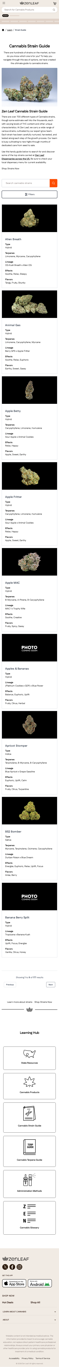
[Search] (54, 10)
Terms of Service (43, 1358)
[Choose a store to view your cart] (55, 4)
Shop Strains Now (10, 168)
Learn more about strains (19, 1002)
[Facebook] (12, 1267)
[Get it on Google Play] (40, 1283)
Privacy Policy (27, 1358)
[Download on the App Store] (14, 1283)
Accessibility (14, 1358)
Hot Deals (7, 1302)
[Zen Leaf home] (29, 3)
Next (51, 984)
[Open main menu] (3, 3)
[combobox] (28, 10)
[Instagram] (19, 1267)
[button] (29, 194)
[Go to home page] (29, 1259)
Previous (10, 984)
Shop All (35, 1302)
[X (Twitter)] (5, 1267)
